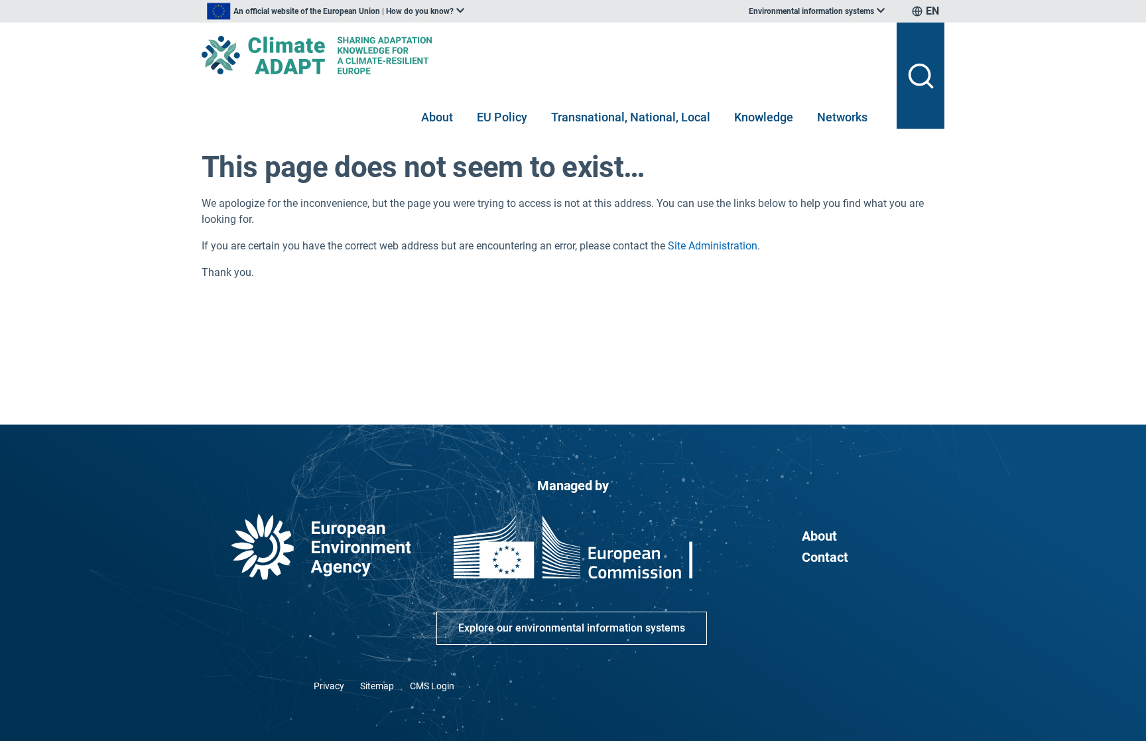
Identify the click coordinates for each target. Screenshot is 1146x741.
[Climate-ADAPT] (544, 55)
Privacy (329, 686)
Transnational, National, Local (630, 117)
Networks (842, 117)
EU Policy (502, 117)
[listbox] (336, 11)
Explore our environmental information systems (571, 628)
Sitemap (377, 686)
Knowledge (763, 117)
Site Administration (712, 245)
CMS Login (432, 686)
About (437, 117)
